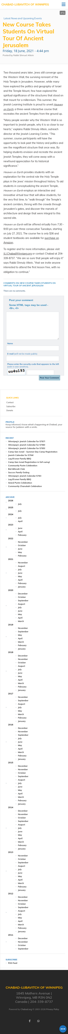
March (21, 621)
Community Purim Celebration (22, 465)
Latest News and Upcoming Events (23, 18)
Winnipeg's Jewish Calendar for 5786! (26, 445)
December (23, 593)
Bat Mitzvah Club (16, 469)
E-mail (22, 354)
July (20, 504)
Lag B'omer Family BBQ (19, 458)
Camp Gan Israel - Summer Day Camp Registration (32, 452)
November (23, 542)
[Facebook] (29, 1020)
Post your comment (21, 300)
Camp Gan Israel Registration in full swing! (29, 462)
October (22, 545)
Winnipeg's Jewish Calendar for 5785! (26, 448)
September (23, 600)
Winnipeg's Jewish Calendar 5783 (24, 476)
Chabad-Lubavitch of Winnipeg (25, 4)
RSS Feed (12, 963)
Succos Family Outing (18, 472)
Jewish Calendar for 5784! (21, 455)
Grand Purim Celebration (20, 483)
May (20, 552)
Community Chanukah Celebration (25, 486)
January (22, 586)
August (21, 566)
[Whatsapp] (38, 1020)
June (20, 528)
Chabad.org (26, 1009)
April (20, 521)
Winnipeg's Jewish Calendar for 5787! (26, 441)
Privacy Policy (52, 1009)
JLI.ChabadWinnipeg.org (17, 253)
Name (10, 343)
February (22, 535)
